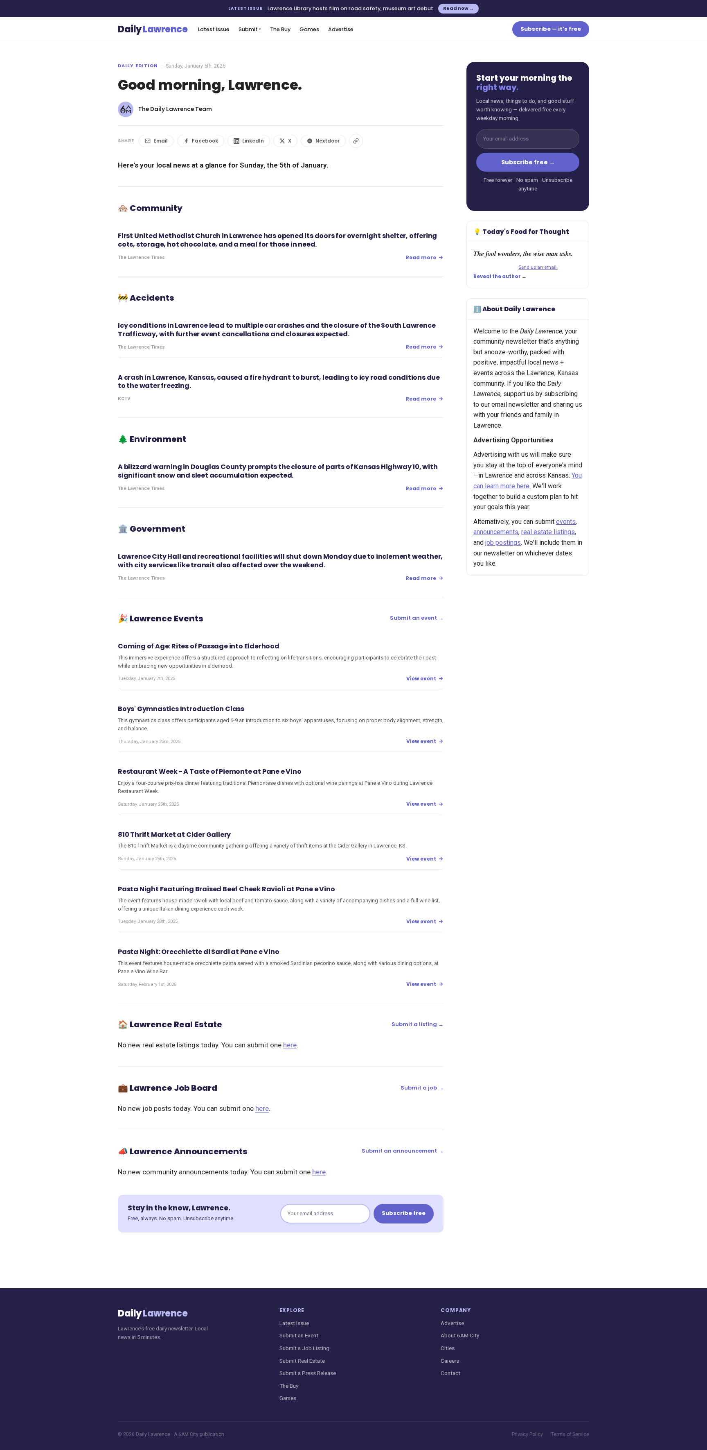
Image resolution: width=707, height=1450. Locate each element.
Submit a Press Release (307, 1373)
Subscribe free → (528, 162)
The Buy (280, 29)
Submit (250, 29)
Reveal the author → (500, 276)
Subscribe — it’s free (550, 29)
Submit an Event (298, 1335)
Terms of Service (570, 1434)
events (566, 522)
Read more (421, 257)
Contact (450, 1373)
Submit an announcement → (403, 1151)
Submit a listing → (418, 1024)
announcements (495, 532)
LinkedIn (253, 140)
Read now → (458, 8)
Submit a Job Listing (304, 1348)
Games (309, 29)
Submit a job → (422, 1088)
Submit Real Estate (302, 1360)
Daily (152, 29)
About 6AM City (460, 1335)
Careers (450, 1360)
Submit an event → (417, 618)
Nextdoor (327, 140)
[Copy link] (356, 141)
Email (160, 140)
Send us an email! (538, 267)
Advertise (341, 29)
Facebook (205, 140)
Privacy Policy (527, 1434)
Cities (448, 1348)
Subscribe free (404, 1213)
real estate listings (548, 532)
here (290, 1045)
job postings (503, 542)
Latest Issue (214, 29)
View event (421, 678)
